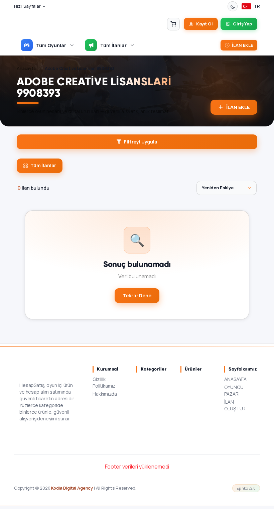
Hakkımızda (105, 394)
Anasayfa (26, 68)
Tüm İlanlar (113, 45)
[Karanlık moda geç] (233, 6)
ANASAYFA (235, 379)
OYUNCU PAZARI (233, 390)
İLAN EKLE (238, 107)
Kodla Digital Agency (72, 488)
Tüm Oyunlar (51, 45)
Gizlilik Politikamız (104, 382)
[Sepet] (173, 24)
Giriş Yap (242, 24)
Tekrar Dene (137, 295)
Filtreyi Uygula (140, 141)
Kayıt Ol (204, 24)
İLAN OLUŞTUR (235, 405)
